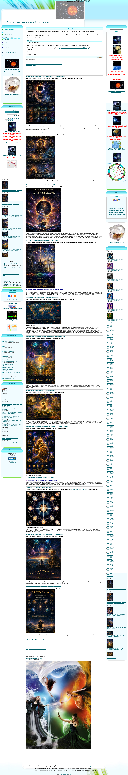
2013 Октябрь (110, 379)
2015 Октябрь (110, 410)
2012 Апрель (110, 355)
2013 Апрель (110, 371)
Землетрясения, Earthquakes (9, 338)
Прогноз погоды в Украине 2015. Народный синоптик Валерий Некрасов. (12, 413)
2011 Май (109, 341)
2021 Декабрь (110, 507)
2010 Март (109, 322)
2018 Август (110, 455)
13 (6, 117)
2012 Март (109, 354)
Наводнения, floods (7, 343)
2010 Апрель (110, 324)
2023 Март (109, 527)
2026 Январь (110, 566)
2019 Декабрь (110, 476)
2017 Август (110, 439)
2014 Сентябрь (110, 393)
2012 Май (109, 356)
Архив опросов (11, 395)
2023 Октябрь (110, 536)
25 (16, 118)
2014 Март (109, 385)
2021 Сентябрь (110, 503)
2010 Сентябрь (110, 330)
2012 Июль (109, 359)
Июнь (34, 26)
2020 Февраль (110, 478)
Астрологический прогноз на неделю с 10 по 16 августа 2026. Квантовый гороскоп (12, 216)
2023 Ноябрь (110, 538)
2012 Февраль (110, 352)
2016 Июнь (109, 421)
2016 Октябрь (110, 426)
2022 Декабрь (110, 523)
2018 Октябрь (110, 457)
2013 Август (110, 376)
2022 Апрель (110, 513)
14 (8, 117)
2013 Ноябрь (110, 380)
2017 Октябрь (110, 442)
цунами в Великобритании (51, 57)
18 (16, 117)
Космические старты (8, 367)
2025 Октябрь (110, 563)
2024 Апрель (110, 542)
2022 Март (109, 511)
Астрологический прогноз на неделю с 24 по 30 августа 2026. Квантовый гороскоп (12, 191)
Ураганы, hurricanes (7, 351)
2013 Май (109, 372)
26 (18, 118)
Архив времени (6, 375)
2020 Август (110, 486)
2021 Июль (109, 501)
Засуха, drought (6, 349)
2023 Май (109, 530)
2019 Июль (109, 469)
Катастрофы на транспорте (9, 365)
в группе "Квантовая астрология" (79, 489)
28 (8, 120)
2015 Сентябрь (110, 409)
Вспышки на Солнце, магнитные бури (11, 372)
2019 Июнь (109, 468)
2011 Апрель (110, 339)
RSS (89, 1)
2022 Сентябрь (110, 519)
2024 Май (109, 543)
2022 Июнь (109, 515)
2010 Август (110, 329)
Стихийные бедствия (8, 370)
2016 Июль (109, 422)
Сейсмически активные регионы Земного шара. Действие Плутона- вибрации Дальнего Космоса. (11, 438)
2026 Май (109, 572)
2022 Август (110, 518)
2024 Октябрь (110, 548)
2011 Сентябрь (110, 346)
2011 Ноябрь (110, 348)
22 (10, 118)
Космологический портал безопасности (27, 22)
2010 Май (109, 325)
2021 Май (109, 498)
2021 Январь (110, 493)
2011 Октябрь (110, 347)
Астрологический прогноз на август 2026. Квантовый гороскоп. (11, 259)
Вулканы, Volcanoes (7, 341)
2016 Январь (110, 414)
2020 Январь (110, 477)
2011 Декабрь (110, 350)
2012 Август (110, 360)
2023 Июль (109, 532)
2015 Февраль (110, 400)
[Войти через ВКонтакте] (9, 296)
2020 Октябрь (110, 489)
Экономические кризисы (8, 354)
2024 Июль (109, 544)
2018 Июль (109, 454)
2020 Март (109, 480)
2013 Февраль (110, 368)
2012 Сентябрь (110, 362)
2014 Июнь (109, 389)
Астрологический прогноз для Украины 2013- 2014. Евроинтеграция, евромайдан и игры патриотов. (12, 404)
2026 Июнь (109, 573)
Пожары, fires (6, 346)
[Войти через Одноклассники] (15, 296)
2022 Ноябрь (110, 522)
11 (16, 115)
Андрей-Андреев (40, 57)
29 (10, 120)
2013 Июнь (109, 373)
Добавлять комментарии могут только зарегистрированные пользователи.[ (44, 65)
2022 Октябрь (110, 521)
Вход (86, 1)
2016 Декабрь (110, 429)
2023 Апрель (110, 528)
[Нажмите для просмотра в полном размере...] (40, 123)
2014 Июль (109, 390)
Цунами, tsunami (7, 356)
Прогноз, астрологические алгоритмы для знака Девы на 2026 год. (116, 320)
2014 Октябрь (110, 394)
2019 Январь (110, 461)
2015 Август (110, 408)
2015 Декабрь (110, 413)
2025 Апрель (110, 555)
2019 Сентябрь (110, 472)
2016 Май (109, 419)
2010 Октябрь (110, 331)
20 (6, 118)
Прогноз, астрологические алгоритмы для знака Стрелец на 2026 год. (116, 290)
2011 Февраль (110, 337)
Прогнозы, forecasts (7, 369)
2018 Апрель (110, 450)
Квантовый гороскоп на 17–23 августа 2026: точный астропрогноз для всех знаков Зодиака (12, 204)
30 (12, 120)
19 (18, 117)
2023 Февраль (110, 526)
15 (10, 117)
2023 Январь (110, 524)
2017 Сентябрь (110, 440)
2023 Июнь (109, 531)
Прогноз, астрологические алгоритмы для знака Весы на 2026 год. (116, 310)
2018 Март (109, 448)
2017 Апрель (110, 434)
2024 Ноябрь (110, 549)
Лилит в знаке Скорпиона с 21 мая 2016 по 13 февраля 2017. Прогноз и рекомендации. (12, 433)
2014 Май (109, 388)
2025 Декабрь (110, 565)
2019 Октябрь (110, 473)
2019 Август (110, 471)
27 (6, 120)
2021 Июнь (109, 499)
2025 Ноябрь (110, 564)
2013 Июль (109, 375)
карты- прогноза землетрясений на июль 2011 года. (74, 48)
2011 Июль (109, 343)
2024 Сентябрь (110, 547)
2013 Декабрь (110, 381)
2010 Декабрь (110, 334)
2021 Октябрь (110, 505)
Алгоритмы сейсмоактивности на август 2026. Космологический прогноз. (11, 237)
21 (8, 118)
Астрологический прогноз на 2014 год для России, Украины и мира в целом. (11, 425)
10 (14, 115)
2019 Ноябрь (110, 475)
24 (14, 118)
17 (14, 117)
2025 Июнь (109, 557)
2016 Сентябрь (110, 425)
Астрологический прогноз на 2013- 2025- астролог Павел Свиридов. (11, 417)
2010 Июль (109, 327)
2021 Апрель (110, 497)
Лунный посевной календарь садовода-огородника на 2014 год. (11, 443)
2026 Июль (109, 574)
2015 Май (109, 404)
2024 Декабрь (110, 551)
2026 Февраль (110, 568)
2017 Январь (110, 430)
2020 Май (109, 482)
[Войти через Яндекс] (12, 296)
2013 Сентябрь (110, 377)
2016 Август (110, 423)
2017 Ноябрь (110, 443)
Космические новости (8, 374)
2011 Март (109, 338)
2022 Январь (110, 509)
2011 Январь (110, 335)
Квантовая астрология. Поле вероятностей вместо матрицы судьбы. (11, 229)
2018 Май (109, 451)
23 (12, 118)
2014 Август (110, 392)
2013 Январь (110, 367)
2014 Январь (110, 383)
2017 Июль (109, 438)
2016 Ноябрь (110, 427)
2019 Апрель (110, 465)
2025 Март (109, 553)
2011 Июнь (109, 342)
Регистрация (81, 1)
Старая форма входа (12, 299)
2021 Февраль (110, 494)
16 (12, 117)
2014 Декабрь (110, 397)
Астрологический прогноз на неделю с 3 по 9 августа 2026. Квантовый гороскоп (11, 250)
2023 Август (110, 534)
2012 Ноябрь (110, 364)
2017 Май (109, 435)
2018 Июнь (109, 452)
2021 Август (110, 502)
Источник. (29, 40)
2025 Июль (109, 559)
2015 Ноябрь (110, 411)
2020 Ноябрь (110, 490)
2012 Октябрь (110, 363)
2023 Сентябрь (110, 535)
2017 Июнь (109, 436)
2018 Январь (110, 446)
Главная (27, 26)
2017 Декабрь (110, 444)
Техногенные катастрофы (9, 361)
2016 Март (109, 417)
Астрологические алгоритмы (9, 378)
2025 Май (109, 556)
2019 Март (109, 464)
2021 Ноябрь (110, 506)
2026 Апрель (110, 570)
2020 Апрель (110, 481)
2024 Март (109, 540)
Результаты (4, 395)
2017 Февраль (110, 431)
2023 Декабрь (110, 539)
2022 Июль (109, 517)
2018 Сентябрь (110, 456)
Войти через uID (12, 293)
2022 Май (109, 514)
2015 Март (109, 401)
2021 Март (109, 496)
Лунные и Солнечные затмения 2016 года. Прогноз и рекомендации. (11, 429)
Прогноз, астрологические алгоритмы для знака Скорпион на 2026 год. (116, 300)
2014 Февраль (110, 384)
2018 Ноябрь (110, 459)
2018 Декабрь (110, 460)
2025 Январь (110, 552)
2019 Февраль (110, 463)
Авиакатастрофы (7, 364)
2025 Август (110, 560)
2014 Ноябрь (110, 396)
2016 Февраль (110, 415)
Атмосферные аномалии (8, 359)
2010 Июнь (109, 326)
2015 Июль (109, 406)
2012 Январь (110, 351)
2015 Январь (110, 398)
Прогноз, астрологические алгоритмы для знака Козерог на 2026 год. (116, 280)
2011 (31, 26)
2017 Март (109, 433)
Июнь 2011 (12, 110)
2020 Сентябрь (110, 488)
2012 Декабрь (110, 366)
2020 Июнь (109, 484)
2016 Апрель (110, 418)
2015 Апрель (110, 402)
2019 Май (109, 467)
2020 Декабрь (110, 492)
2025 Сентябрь (110, 561)
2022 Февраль (110, 510)
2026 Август (110, 576)
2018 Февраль (110, 447)
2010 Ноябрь (110, 333)
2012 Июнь (109, 358)
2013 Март (109, 369)
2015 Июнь (109, 405)
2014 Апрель (110, 387)
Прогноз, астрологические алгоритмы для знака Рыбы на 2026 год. (116, 260)
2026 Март (109, 569)
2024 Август (110, 545)
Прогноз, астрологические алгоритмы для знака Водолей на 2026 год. (116, 270)
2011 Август (110, 345)
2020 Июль (109, 485)
